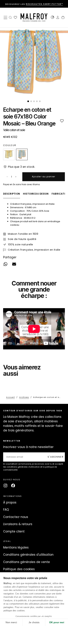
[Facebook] (13, 485)
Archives (24, 397)
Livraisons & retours (17, 524)
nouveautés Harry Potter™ (44, 4)
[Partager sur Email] (14, 264)
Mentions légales (16, 547)
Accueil (10, 397)
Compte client (14, 531)
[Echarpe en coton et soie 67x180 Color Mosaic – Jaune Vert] (9, 154)
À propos (9, 502)
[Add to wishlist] (62, 120)
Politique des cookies (19, 569)
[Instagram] (5, 485)
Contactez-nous (15, 517)
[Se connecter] (58, 17)
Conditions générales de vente (26, 562)
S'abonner (56, 456)
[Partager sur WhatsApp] (5, 264)
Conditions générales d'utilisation (28, 555)
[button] (5, 17)
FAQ (6, 510)
